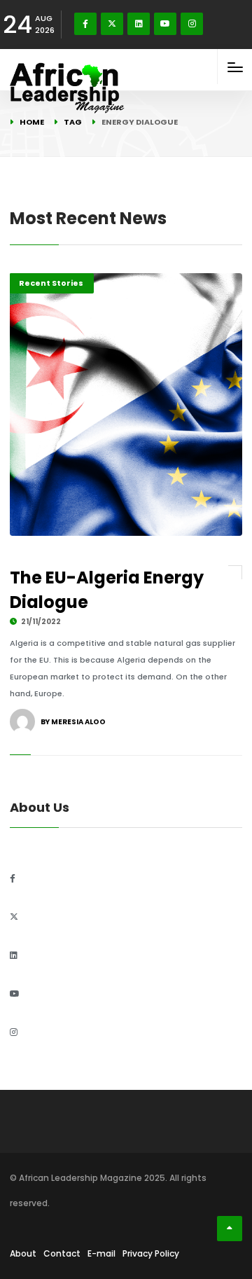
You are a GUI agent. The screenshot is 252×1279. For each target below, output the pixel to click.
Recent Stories (51, 283)
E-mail (101, 1253)
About (23, 1253)
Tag (73, 121)
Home (32, 121)
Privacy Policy (150, 1253)
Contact (61, 1253)
